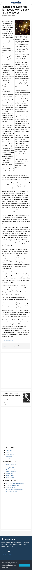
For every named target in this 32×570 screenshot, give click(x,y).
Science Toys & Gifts (10, 454)
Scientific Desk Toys (11, 464)
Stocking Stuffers (10, 458)
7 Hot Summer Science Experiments (15, 483)
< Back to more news (7, 340)
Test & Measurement (11, 471)
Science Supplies (10, 452)
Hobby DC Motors (10, 475)
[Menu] (1, 2)
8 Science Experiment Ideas (12, 485)
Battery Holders (10, 477)
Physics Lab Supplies (11, 470)
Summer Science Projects (12, 491)
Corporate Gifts (9, 456)
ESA (21, 345)
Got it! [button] (24, 565)
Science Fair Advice (10, 487)
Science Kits (9, 450)
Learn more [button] (5, 567)
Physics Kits (9, 466)
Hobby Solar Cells (10, 468)
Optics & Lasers (9, 473)
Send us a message (7, 554)
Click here (5, 347)
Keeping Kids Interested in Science (14, 489)
